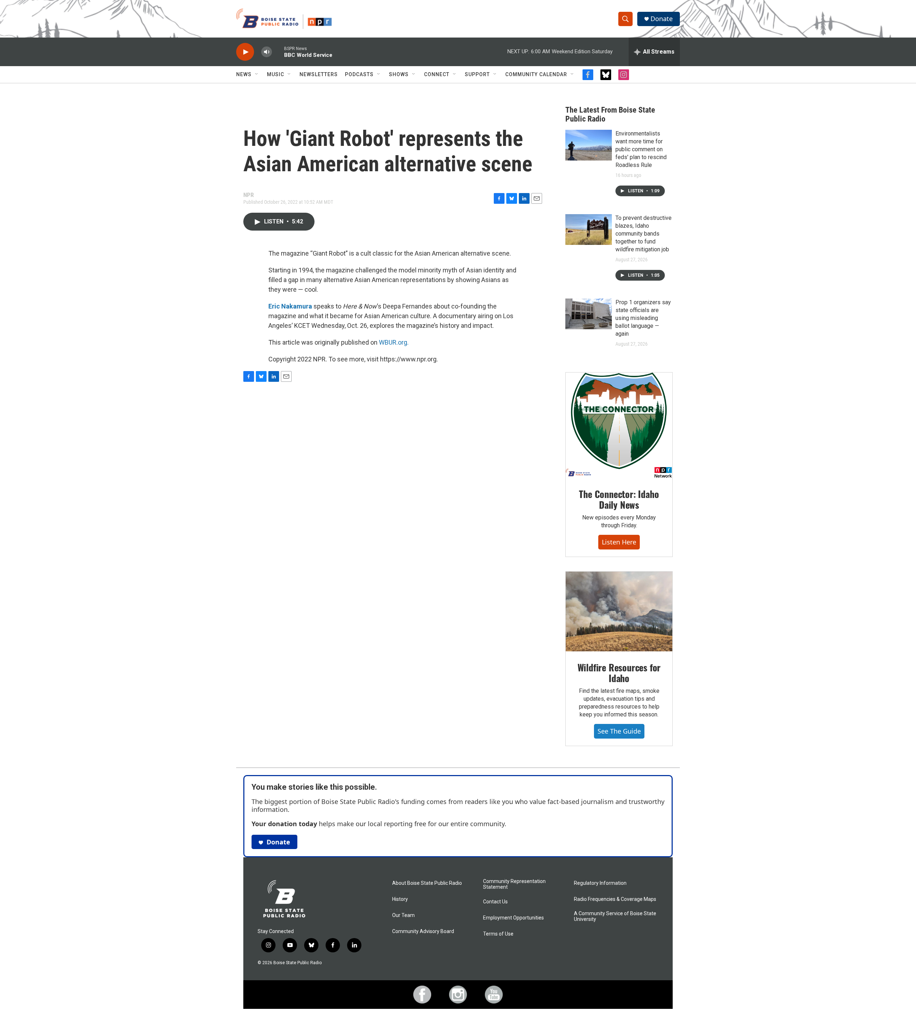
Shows (399, 74)
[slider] (278, 51)
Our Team (403, 915)
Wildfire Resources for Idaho (619, 672)
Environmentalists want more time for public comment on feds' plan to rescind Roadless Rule (641, 149)
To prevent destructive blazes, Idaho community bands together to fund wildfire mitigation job (643, 233)
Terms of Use (498, 934)
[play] (245, 52)
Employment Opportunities (513, 918)
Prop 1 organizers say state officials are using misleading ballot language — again (643, 318)
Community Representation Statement (514, 884)
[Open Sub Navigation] (257, 74)
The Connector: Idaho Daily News (619, 499)
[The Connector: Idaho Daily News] (619, 425)
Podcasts (359, 74)
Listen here (619, 542)
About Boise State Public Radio (427, 883)
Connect (436, 74)
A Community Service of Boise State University (615, 916)
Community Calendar (536, 74)
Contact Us (495, 901)
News (244, 74)
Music (275, 74)
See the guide (619, 731)
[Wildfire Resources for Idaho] (619, 612)
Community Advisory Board (423, 931)
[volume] (266, 52)
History (400, 899)
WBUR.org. (394, 342)
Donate (662, 19)
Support (477, 74)
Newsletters (318, 74)
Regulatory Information (600, 883)
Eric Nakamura (290, 306)
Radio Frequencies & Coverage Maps (615, 899)
